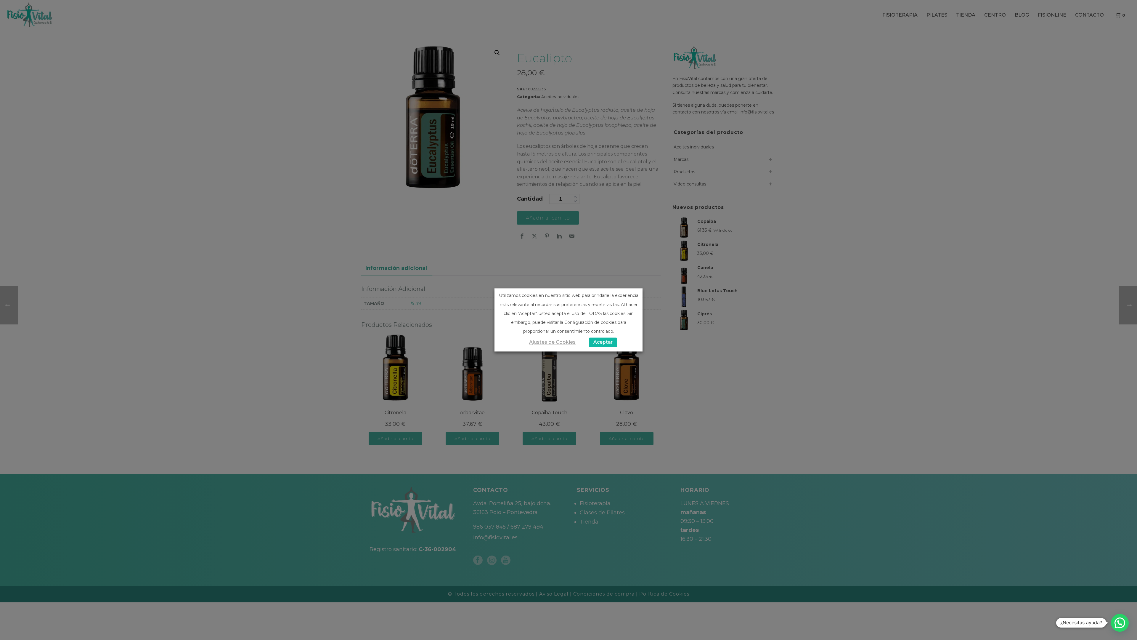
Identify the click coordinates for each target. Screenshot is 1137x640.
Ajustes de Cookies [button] (552, 342)
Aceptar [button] (603, 342)
